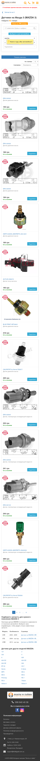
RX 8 (2, 681)
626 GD (23, 660)
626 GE (3, 663)
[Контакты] (29, 3)
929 (22, 663)
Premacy (4, 678)
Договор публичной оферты (12, 728)
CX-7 (22, 666)
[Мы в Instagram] (22, 710)
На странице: (28, 61)
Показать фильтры (20, 57)
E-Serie (23, 669)
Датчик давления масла (10, 99)
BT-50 (3, 666)
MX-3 (23, 672)
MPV (2, 672)
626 (22, 657)
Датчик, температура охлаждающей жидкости (17, 415)
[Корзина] (33, 3)
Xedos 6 (4, 683)
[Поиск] (25, 3)
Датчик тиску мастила (10, 280)
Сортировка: (17, 65)
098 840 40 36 (21, 702)
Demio (3, 669)
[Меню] (37, 3)
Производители (8, 734)
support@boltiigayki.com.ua (15, 752)
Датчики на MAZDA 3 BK (29, 635)
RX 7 (22, 678)
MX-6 (23, 675)
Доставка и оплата (9, 722)
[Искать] (34, 28)
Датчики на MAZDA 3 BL (28, 638)
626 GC (3, 660)
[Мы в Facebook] (17, 710)
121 (2, 652)
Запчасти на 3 (9, 12)
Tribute (23, 681)
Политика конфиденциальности (13, 731)
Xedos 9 (24, 683)
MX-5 (3, 675)
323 (2, 654)
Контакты (6, 719)
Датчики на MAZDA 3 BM (29, 642)
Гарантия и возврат (9, 725)
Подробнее (32, 108)
